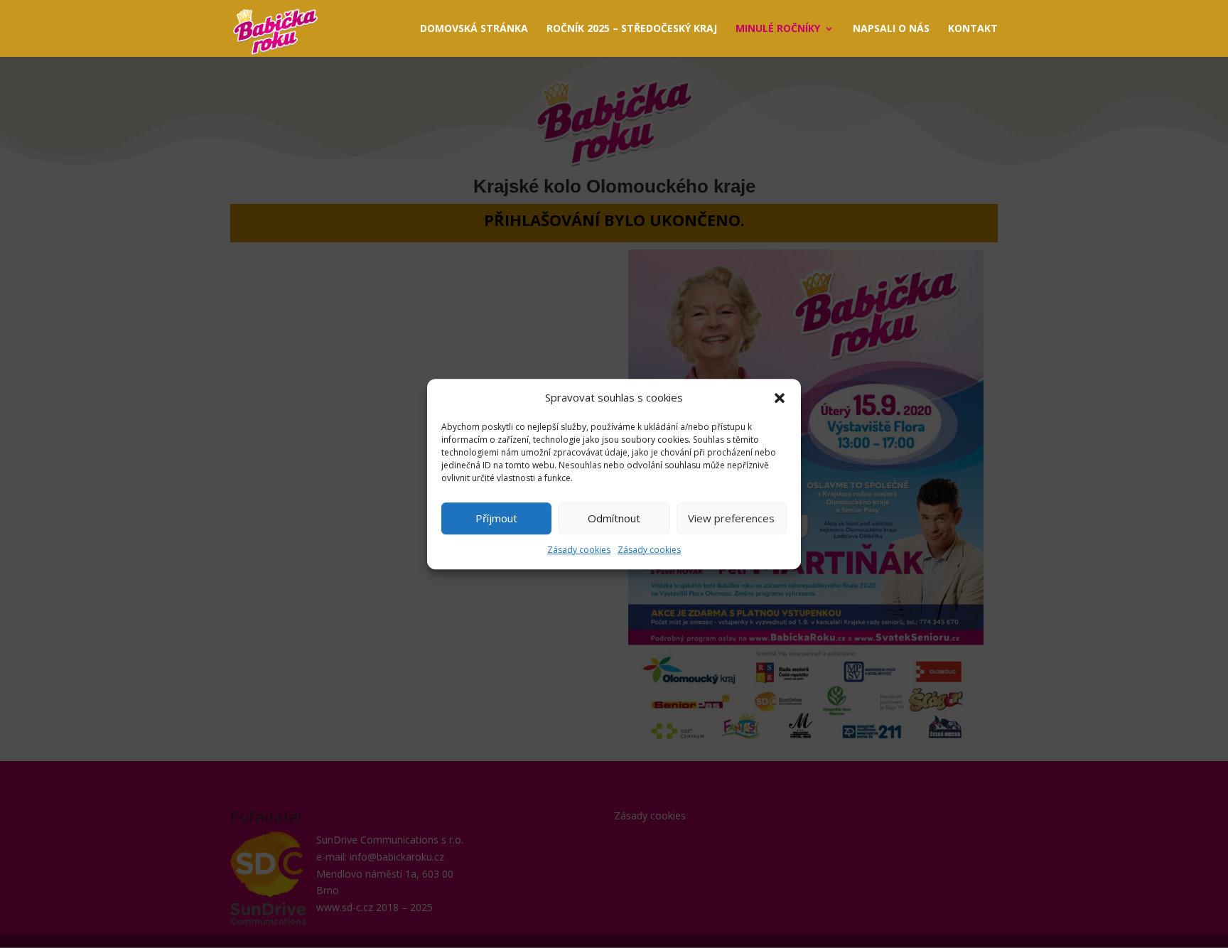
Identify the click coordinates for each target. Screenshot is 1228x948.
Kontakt (973, 29)
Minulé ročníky (778, 29)
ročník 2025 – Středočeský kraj (631, 29)
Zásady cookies (578, 550)
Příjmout (496, 519)
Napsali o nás (891, 29)
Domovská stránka (474, 29)
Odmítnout (614, 519)
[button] (779, 398)
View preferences (731, 519)
